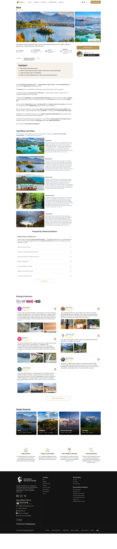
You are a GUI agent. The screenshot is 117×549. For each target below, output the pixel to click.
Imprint (92, 530)
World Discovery (30, 524)
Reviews (48, 530)
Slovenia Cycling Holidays (79, 495)
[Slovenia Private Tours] (27, 480)
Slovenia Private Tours (28, 530)
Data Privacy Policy (56, 530)
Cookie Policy (65, 530)
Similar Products (23, 409)
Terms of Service (85, 530)
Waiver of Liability (75, 530)
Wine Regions (46, 491)
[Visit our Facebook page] (17, 496)
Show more (45, 281)
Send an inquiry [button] (88, 47)
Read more (19, 320)
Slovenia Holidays (77, 489)
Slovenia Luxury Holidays (78, 493)
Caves (44, 493)
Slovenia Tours (76, 491)
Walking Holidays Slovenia (79, 501)
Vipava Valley (46, 489)
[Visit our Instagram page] (21, 496)
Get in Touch (95, 2)
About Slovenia (53, 2)
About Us (61, 2)
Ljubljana (45, 481)
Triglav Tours (76, 499)
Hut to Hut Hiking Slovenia (79, 497)
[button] (20, 9)
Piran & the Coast (46, 483)
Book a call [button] (92, 55)
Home (29, 2)
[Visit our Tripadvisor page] (25, 496)
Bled (44, 479)
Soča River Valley (47, 487)
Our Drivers (44, 2)
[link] (27, 508)
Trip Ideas (36, 2)
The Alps (45, 485)
